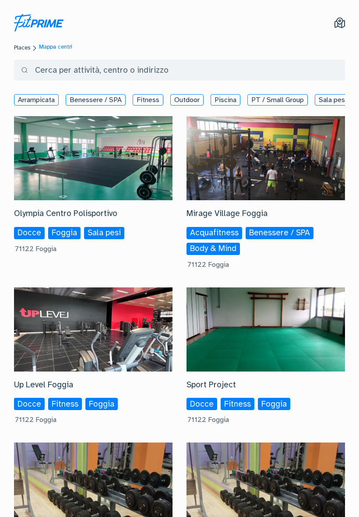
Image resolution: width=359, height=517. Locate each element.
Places (22, 47)
